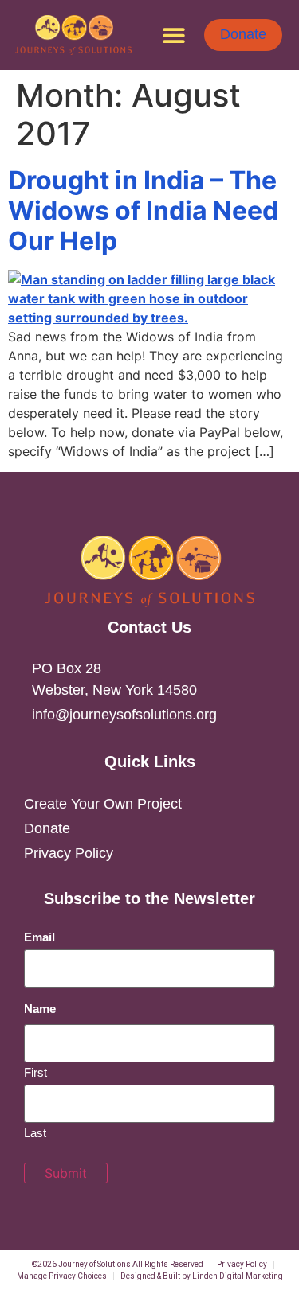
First (35, 1072)
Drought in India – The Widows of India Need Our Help (143, 211)
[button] (174, 35)
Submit (66, 1173)
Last (35, 1132)
